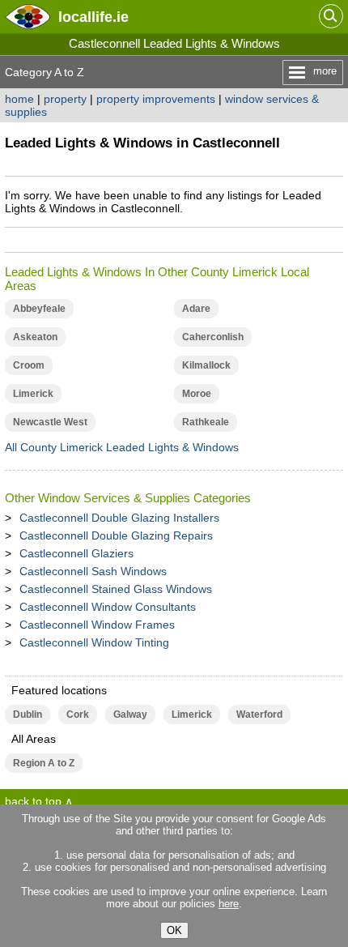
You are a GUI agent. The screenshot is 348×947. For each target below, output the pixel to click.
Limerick (33, 393)
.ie (93, 16)
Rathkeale (205, 422)
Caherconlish (213, 337)
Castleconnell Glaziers (76, 553)
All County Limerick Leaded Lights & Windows (122, 447)
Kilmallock (206, 365)
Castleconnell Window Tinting (94, 642)
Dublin (27, 714)
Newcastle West (50, 422)
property (65, 98)
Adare (196, 308)
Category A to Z (44, 72)
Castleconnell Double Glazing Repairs (116, 535)
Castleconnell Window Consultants (107, 606)
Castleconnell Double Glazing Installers (119, 517)
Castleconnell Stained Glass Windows (115, 588)
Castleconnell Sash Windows (93, 571)
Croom (29, 365)
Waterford (259, 714)
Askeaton (35, 337)
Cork (77, 714)
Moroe (196, 393)
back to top (33, 801)
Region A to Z (43, 763)
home (19, 98)
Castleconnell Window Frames (97, 624)
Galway (130, 714)
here (229, 904)
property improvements (155, 98)
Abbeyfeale (39, 308)
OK (174, 930)
